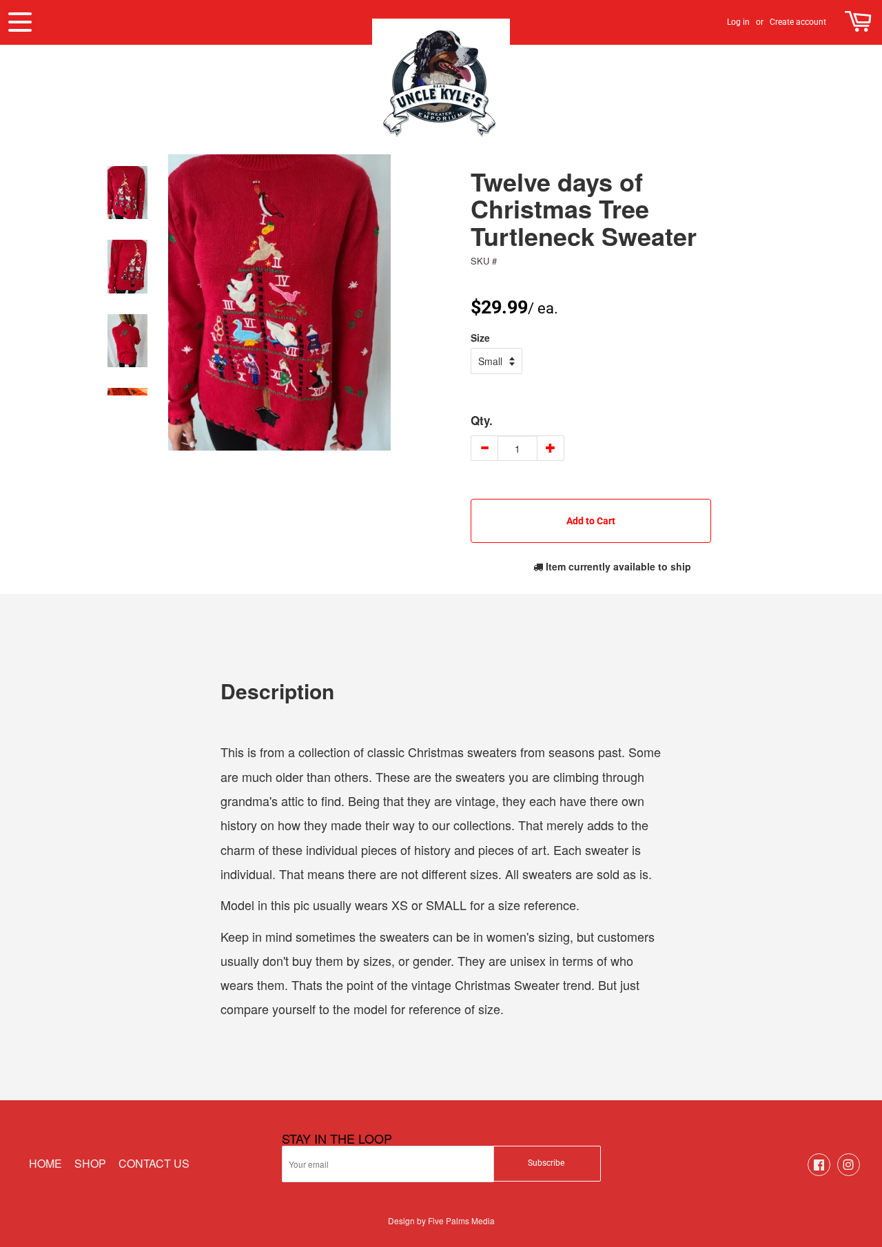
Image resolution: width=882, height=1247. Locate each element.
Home (45, 1163)
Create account (798, 22)
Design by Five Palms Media (441, 1220)
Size (480, 337)
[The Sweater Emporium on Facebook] (819, 1172)
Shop (90, 1163)
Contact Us (154, 1163)
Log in (738, 22)
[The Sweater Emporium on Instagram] (848, 1172)
